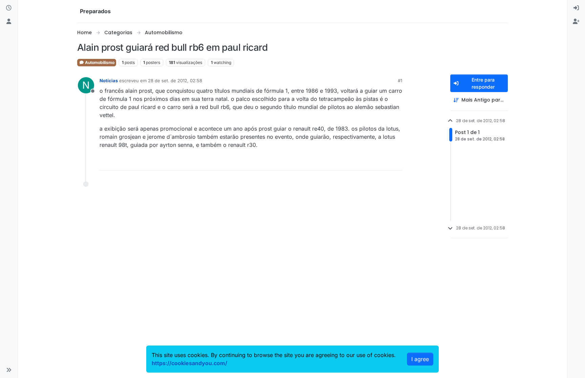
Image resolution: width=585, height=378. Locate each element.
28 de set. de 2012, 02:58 (175, 80)
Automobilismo (99, 62)
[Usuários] (9, 21)
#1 (400, 80)
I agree (420, 359)
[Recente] (9, 8)
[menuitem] (576, 8)
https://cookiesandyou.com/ (189, 363)
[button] (9, 369)
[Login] (576, 8)
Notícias (109, 80)
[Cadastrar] (576, 21)
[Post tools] (396, 162)
